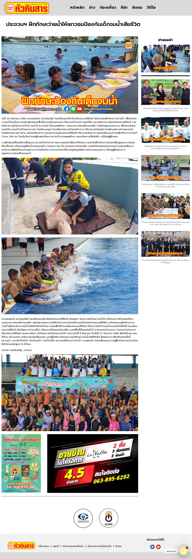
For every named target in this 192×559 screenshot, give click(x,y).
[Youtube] (158, 547)
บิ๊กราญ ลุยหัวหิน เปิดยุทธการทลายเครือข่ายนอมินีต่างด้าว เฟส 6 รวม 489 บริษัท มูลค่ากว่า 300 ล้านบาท (165, 223)
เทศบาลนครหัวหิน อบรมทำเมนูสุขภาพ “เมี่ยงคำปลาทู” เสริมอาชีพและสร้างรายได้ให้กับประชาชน (165, 109)
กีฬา (124, 7)
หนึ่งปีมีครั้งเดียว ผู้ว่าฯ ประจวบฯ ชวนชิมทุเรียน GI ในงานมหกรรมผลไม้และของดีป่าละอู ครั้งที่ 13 (165, 147)
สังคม (137, 7)
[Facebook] (152, 547)
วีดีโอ (151, 7)
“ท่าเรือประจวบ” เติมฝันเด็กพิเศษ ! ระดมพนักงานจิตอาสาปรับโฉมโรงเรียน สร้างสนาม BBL (165, 185)
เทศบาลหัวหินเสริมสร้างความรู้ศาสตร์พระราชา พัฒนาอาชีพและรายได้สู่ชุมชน (165, 261)
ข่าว (92, 7)
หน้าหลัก (77, 7)
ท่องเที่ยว (108, 7)
